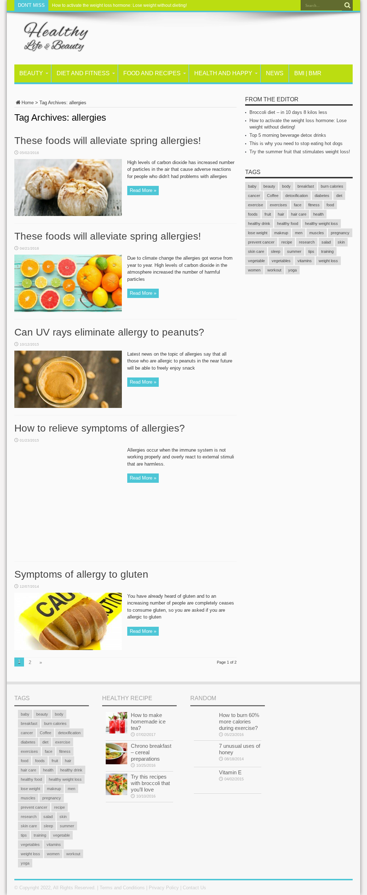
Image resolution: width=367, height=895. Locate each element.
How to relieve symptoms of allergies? (99, 428)
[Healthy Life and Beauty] (52, 46)
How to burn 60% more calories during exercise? (239, 721)
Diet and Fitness (83, 73)
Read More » (143, 190)
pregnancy (340, 233)
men (298, 233)
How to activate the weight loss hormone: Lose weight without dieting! (119, 5)
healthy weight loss (321, 223)
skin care (256, 251)
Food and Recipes (152, 73)
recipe (286, 242)
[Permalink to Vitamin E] (204, 789)
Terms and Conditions (122, 887)
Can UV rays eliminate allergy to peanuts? (109, 332)
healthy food (287, 223)
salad (326, 242)
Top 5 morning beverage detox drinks (287, 135)
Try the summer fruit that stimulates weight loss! (299, 151)
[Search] (347, 5)
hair (281, 214)
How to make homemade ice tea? (148, 721)
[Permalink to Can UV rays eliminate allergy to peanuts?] (68, 406)
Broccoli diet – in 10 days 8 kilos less (288, 112)
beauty (269, 186)
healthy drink (259, 223)
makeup (281, 233)
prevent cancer (261, 242)
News (274, 73)
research (307, 242)
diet (339, 195)
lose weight (257, 233)
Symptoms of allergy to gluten (81, 574)
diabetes (322, 195)
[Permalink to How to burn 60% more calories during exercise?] (204, 732)
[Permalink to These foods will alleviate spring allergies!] (68, 214)
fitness (314, 205)
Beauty (31, 73)
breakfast (305, 186)
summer (294, 251)
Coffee (272, 195)
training (327, 251)
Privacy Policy (164, 887)
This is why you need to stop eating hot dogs (296, 143)
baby (252, 186)
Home (28, 102)
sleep (275, 251)
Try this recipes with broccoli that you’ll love (150, 783)
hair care (298, 214)
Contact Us (194, 887)
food (330, 205)
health (318, 214)
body (286, 186)
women (254, 270)
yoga (292, 270)
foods (253, 214)
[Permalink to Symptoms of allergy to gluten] (68, 648)
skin (341, 242)
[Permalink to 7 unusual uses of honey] (204, 762)
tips (311, 251)
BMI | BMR (307, 73)
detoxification (296, 195)
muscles (316, 233)
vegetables (281, 261)
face (297, 205)
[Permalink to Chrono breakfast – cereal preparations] (116, 762)
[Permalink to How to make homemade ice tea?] (116, 732)
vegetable (256, 261)
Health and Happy (223, 73)
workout (274, 270)
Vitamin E (230, 772)
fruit (267, 214)
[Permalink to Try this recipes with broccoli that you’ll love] (116, 793)
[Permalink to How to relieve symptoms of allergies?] (68, 552)
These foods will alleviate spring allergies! (107, 140)
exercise (255, 205)
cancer (254, 195)
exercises (278, 205)
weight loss (328, 261)
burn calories (332, 186)
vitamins (304, 261)
